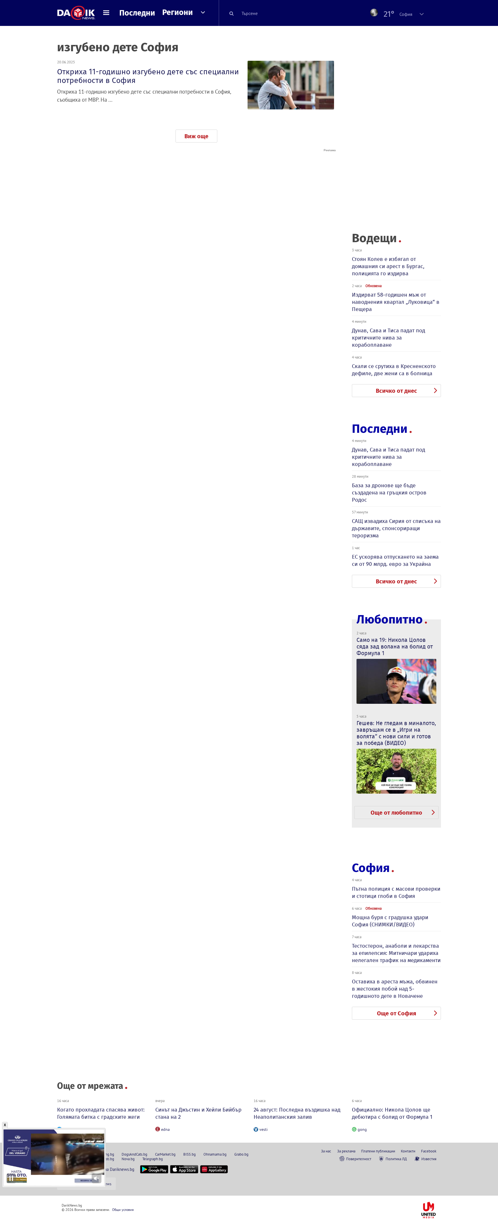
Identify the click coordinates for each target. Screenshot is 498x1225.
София (371, 868)
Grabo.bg (241, 1154)
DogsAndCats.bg (134, 1154)
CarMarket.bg (165, 1154)
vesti (263, 1129)
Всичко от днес (396, 390)
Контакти (408, 1151)
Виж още (196, 136)
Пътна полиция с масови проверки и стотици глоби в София (396, 892)
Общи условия (123, 1209)
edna (165, 1129)
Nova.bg (128, 1158)
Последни (137, 13)
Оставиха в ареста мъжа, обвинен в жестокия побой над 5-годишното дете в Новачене (394, 988)
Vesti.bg (108, 1158)
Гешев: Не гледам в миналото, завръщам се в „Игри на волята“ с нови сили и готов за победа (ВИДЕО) (396, 733)
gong (362, 1129)
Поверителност (358, 1158)
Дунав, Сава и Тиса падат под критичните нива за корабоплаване (388, 337)
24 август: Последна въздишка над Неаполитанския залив (297, 1113)
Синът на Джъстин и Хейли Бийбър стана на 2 (198, 1113)
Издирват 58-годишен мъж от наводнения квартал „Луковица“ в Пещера (395, 301)
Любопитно (389, 619)
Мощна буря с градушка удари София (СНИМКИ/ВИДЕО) (390, 921)
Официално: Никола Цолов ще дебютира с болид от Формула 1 (392, 1113)
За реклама (346, 1151)
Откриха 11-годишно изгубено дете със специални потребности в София (148, 76)
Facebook (428, 1151)
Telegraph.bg (152, 1158)
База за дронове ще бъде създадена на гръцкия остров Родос (389, 492)
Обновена (373, 285)
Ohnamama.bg (215, 1154)
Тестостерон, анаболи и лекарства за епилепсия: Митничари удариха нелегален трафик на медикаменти (396, 953)
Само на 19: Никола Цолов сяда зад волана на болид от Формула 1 (394, 646)
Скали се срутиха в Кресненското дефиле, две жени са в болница (394, 370)
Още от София (396, 1013)
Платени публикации (378, 1151)
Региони (177, 12)
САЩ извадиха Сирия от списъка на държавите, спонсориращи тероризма (396, 528)
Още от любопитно (396, 812)
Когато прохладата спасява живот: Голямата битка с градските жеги (101, 1113)
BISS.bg (189, 1154)
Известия (428, 1158)
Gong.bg (107, 1154)
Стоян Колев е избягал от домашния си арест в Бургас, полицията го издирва (388, 266)
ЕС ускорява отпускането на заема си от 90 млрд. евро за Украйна (395, 560)
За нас (326, 1151)
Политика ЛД (396, 1158)
